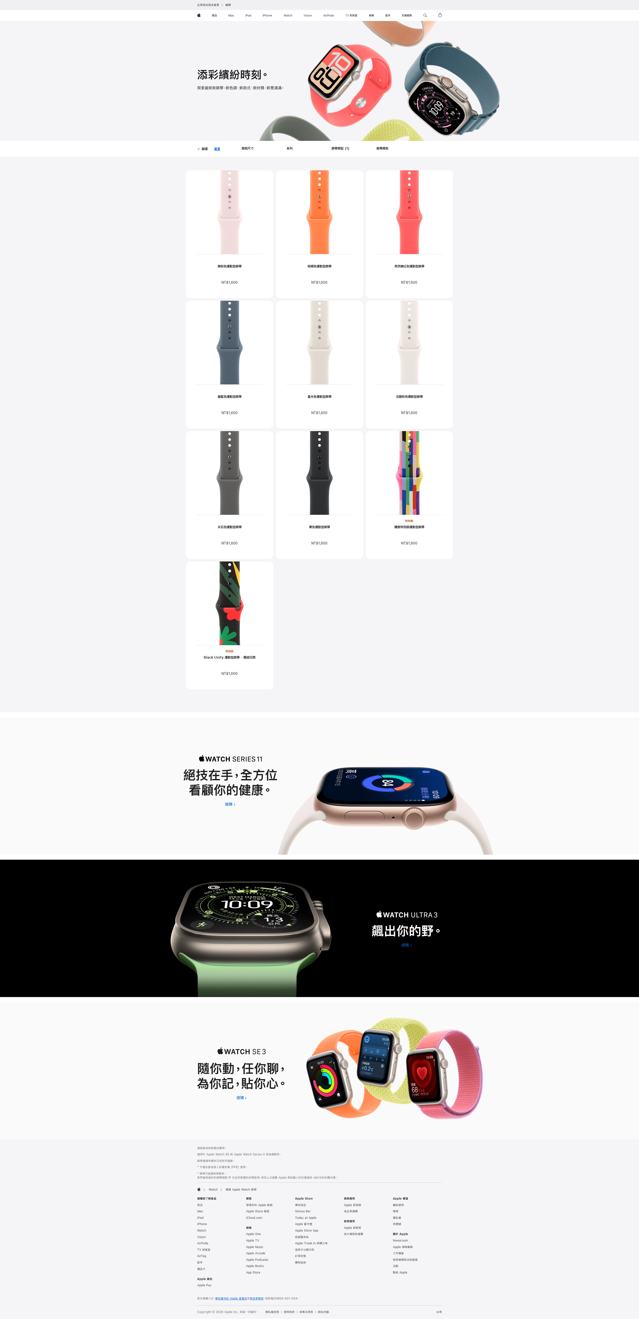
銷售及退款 (306, 1312)
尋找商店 (300, 1205)
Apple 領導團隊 (403, 1247)
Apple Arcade (255, 1253)
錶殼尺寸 (248, 148)
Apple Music (254, 1247)
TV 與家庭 (203, 1249)
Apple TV (252, 1240)
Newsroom (400, 1240)
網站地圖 (323, 1312)
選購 (230, 804)
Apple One (253, 1234)
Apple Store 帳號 (257, 1211)
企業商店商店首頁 (208, 4)
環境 (395, 1211)
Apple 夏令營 (303, 1224)
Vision (201, 1237)
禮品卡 (201, 1269)
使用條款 (289, 1312)
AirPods (202, 1243)
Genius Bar (303, 1211)
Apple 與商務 (352, 1205)
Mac (200, 1211)
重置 (217, 149)
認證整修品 (302, 1237)
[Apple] (199, 1189)
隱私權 (397, 1217)
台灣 (439, 1312)
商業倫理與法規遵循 (405, 1259)
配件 (200, 1262)
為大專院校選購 (353, 1234)
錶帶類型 (341, 149)
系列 (290, 148)
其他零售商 (257, 1298)
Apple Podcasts (257, 1259)
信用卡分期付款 (304, 1249)
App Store (253, 1272)
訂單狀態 (300, 1256)
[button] (425, 15)
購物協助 (300, 1262)
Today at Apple (306, 1217)
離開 (228, 4)
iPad (200, 1217)
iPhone (202, 1224)
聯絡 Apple (400, 1272)
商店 (200, 1205)
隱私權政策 (272, 1312)
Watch (213, 1189)
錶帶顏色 (382, 148)
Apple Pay (204, 1285)
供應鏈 (397, 1224)
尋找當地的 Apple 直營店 (231, 1298)
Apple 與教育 (352, 1227)
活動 (395, 1266)
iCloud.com (254, 1217)
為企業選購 (351, 1211)
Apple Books (255, 1266)
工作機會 (398, 1253)
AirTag (201, 1256)
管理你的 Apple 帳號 (259, 1205)
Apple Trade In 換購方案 (311, 1243)
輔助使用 (398, 1205)
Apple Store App (306, 1230)
